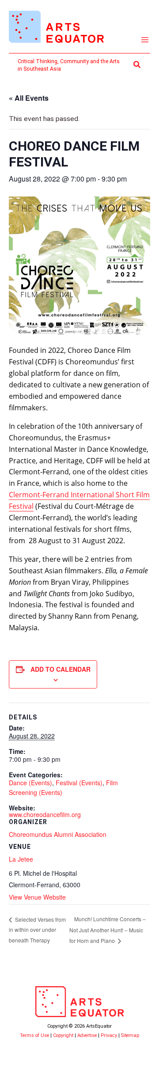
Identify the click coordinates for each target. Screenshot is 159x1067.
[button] (137, 64)
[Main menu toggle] (145, 39)
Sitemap (130, 1035)
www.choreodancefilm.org (45, 814)
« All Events (29, 98)
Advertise (87, 1035)
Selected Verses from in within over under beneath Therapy (37, 930)
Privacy (109, 1035)
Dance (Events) (30, 782)
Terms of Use (34, 1035)
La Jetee (21, 859)
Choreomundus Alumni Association (57, 834)
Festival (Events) (79, 782)
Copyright (63, 1035)
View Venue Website (37, 897)
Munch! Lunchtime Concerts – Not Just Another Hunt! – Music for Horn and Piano (107, 929)
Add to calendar (60, 669)
